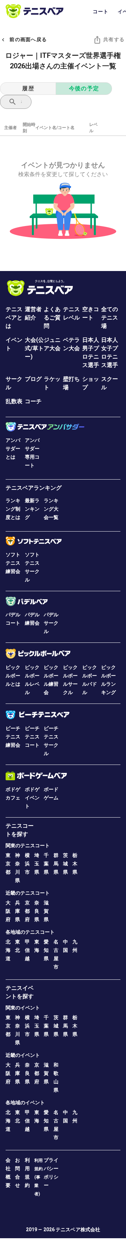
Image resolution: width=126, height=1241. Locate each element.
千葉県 (46, 863)
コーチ (33, 401)
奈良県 (36, 911)
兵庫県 (17, 911)
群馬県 (56, 863)
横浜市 (27, 863)
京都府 (27, 911)
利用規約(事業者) (38, 1177)
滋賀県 (46, 911)
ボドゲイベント (32, 798)
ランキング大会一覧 (51, 509)
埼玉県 (36, 863)
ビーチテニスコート (32, 736)
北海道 (8, 950)
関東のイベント (23, 1007)
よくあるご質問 (52, 317)
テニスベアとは (14, 317)
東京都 (8, 863)
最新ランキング (32, 509)
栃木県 (74, 863)
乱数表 (14, 401)
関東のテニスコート (28, 845)
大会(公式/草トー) (34, 348)
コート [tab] (101, 11)
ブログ (33, 379)
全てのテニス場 (109, 317)
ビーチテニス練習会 (13, 736)
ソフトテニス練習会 (13, 563)
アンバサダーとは (13, 448)
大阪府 (8, 911)
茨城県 (65, 863)
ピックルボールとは (13, 675)
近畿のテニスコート (28, 893)
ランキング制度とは (13, 509)
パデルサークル (51, 623)
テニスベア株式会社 (78, 1229)
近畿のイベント (23, 1055)
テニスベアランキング (34, 487)
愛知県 (46, 950)
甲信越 (27, 950)
